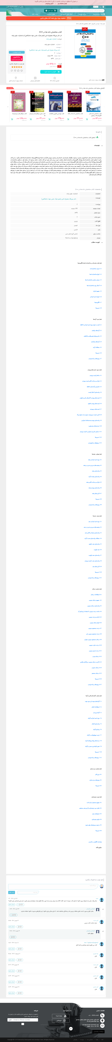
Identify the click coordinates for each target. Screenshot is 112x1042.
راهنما (97, 1040)
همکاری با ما (90, 1040)
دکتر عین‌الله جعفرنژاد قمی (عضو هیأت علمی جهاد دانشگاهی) (44, 50)
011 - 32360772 (94, 1015)
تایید (10, 1020)
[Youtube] (71, 1028)
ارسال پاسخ (11, 905)
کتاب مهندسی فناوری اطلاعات (56, 114)
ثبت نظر (11, 892)
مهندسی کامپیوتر (95, 24)
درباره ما (82, 1040)
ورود (100, 7)
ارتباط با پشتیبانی (98, 1031)
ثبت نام (96, 7)
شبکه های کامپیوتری (66, 14)
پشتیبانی (75, 1040)
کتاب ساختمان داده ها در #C (75, 114)
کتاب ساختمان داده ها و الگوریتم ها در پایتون (95, 115)
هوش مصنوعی (51, 14)
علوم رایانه (102, 24)
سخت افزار (35, 14)
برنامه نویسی (82, 14)
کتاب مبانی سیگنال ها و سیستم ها (37, 115)
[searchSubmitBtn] (62, 10)
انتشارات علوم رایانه (51, 39)
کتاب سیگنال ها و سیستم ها (19, 114)
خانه (102, 1040)
